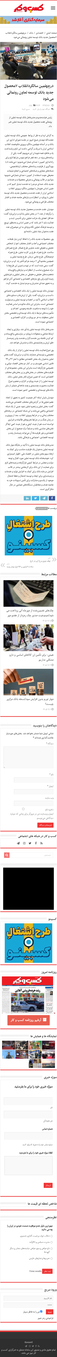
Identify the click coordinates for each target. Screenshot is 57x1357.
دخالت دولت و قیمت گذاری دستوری (35, 1236)
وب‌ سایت (49, 798)
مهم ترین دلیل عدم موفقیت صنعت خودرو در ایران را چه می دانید (30, 1228)
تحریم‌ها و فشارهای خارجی (39, 1258)
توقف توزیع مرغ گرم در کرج (40, 560)
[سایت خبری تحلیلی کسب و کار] (28, 7)
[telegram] (18, 843)
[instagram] (24, 843)
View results (35, 1271)
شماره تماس (47, 1129)
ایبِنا (44, 135)
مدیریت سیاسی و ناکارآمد (39, 1242)
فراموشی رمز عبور (45, 1318)
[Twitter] (30, 843)
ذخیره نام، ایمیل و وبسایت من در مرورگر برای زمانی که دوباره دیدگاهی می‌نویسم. (32, 814)
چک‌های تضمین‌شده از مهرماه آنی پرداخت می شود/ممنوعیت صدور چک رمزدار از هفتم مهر (30, 613)
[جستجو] (7, 855)
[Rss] (41, 843)
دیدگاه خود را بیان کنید (41, 109)
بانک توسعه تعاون (42, 508)
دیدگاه (50, 744)
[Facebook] (35, 843)
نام (51, 775)
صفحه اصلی (51, 33)
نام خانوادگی (48, 1121)
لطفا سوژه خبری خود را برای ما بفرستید (36, 1153)
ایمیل (50, 786)
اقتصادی (39, 33)
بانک (31, 33)
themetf (29, 1342)
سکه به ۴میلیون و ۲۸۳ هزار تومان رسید (20, 565)
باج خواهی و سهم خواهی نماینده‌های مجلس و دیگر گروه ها (30, 1250)
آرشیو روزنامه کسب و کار (26, 1020)
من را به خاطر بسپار (31, 1312)
